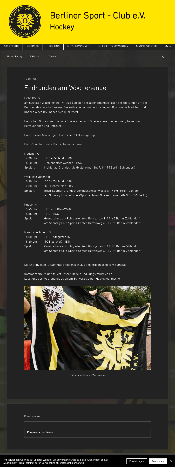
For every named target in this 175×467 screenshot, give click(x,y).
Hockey (62, 27)
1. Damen (51, 56)
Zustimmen (158, 461)
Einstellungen (136, 461)
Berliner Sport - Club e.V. (97, 16)
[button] (163, 56)
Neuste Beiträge (15, 56)
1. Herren (34, 56)
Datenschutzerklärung (72, 462)
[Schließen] (171, 461)
